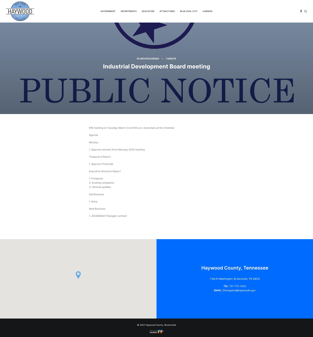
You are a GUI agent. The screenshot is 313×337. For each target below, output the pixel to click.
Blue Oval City (188, 11)
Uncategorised (149, 58)
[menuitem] (108, 11)
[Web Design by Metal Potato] (156, 332)
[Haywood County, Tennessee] (20, 11)
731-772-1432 (237, 286)
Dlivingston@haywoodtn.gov (239, 290)
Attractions (167, 11)
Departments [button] (129, 11)
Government (108, 11)
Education (148, 11)
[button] (301, 11)
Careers (207, 11)
